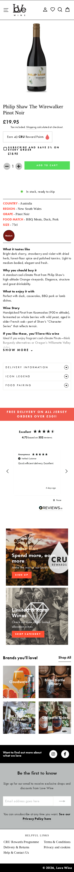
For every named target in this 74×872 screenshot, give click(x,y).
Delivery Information (27, 367)
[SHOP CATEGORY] (37, 616)
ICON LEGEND (18, 376)
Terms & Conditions (57, 842)
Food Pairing (19, 385)
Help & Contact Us (16, 852)
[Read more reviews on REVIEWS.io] (51, 508)
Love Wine (64, 868)
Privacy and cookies (57, 847)
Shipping (31, 127)
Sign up (21, 574)
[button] (7, 471)
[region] (37, 471)
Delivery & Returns (16, 847)
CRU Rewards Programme (21, 842)
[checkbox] (37, 151)
